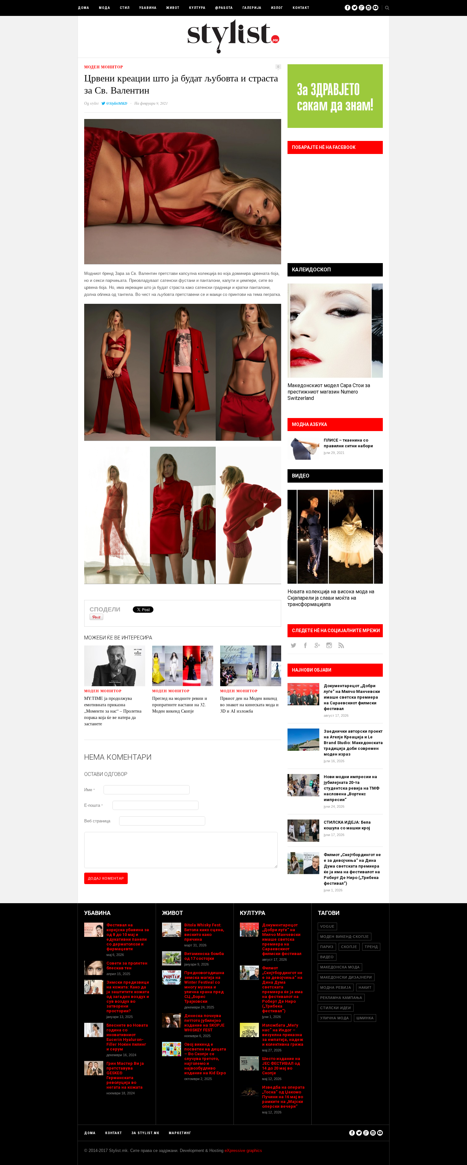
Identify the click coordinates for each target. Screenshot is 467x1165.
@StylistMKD (116, 103)
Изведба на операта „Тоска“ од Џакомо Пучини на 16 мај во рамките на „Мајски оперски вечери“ (283, 1097)
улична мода (334, 1018)
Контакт (301, 8)
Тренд (371, 947)
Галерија (251, 8)
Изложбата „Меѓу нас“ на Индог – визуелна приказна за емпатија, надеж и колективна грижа (282, 1035)
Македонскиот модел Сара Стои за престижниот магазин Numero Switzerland (329, 391)
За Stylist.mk (145, 1133)
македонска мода (340, 967)
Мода (104, 8)
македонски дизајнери (346, 977)
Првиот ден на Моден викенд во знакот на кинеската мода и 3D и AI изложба (249, 704)
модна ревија (335, 987)
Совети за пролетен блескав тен (126, 965)
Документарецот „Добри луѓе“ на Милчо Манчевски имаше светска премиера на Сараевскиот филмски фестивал (352, 697)
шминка (365, 1018)
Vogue (327, 926)
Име (89, 789)
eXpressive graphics (243, 1150)
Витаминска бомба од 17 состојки (204, 956)
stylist (94, 103)
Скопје (349, 947)
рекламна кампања (341, 998)
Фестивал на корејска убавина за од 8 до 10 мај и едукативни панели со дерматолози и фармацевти (127, 937)
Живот (172, 8)
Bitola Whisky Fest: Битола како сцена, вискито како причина (204, 932)
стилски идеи (335, 1008)
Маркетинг (180, 1133)
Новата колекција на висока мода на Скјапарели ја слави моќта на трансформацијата (331, 598)
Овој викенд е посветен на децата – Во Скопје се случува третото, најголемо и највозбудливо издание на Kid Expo (205, 1058)
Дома (83, 8)
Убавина (148, 8)
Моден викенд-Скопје (344, 936)
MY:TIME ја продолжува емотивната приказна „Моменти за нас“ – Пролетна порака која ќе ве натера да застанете (112, 711)
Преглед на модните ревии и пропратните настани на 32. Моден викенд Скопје (179, 704)
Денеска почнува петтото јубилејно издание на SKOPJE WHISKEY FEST (204, 1022)
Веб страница (97, 821)
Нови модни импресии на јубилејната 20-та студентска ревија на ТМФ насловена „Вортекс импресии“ (351, 788)
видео (327, 957)
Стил (125, 8)
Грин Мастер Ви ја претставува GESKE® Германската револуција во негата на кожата (125, 1075)
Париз (327, 947)
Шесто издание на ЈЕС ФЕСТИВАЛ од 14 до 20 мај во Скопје (281, 1065)
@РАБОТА (224, 8)
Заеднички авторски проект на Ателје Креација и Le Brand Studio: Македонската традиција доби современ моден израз (353, 743)
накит (365, 987)
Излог (277, 8)
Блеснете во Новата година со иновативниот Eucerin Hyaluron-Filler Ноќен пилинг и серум (127, 1037)
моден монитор (103, 67)
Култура (197, 8)
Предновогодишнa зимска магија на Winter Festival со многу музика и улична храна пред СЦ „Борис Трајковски (204, 987)
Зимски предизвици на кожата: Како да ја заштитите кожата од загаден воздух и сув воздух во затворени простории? (127, 996)
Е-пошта (93, 805)
